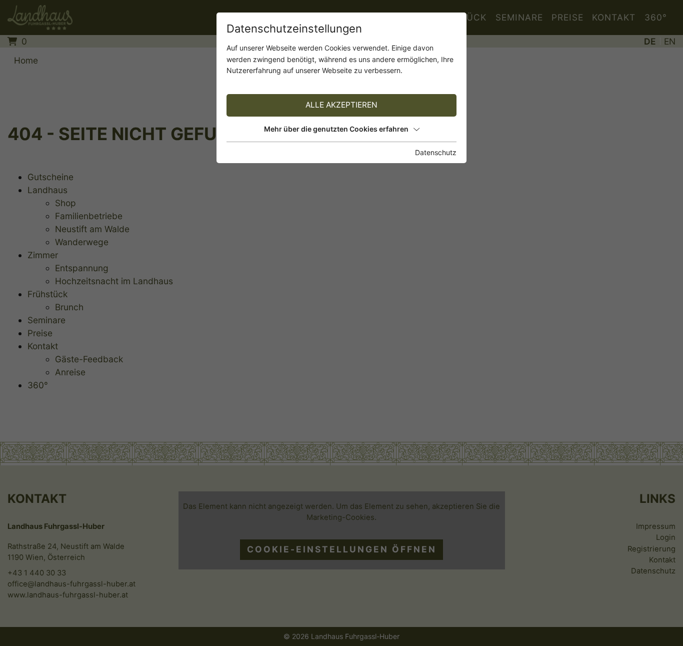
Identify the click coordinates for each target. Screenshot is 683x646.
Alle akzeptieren (342, 105)
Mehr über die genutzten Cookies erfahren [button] (336, 129)
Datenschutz (435, 152)
